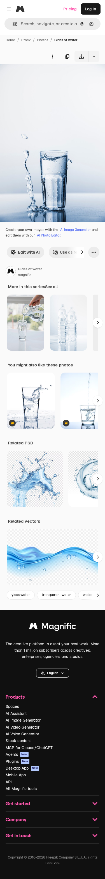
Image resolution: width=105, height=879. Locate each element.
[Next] (82, 252)
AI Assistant (16, 713)
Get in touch (18, 835)
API (9, 781)
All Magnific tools (21, 788)
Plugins (17, 761)
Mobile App (16, 774)
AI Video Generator (22, 727)
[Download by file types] (93, 56)
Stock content (18, 740)
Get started (18, 803)
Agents (16, 754)
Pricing (70, 9)
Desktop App (22, 768)
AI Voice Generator (22, 733)
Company (16, 819)
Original (36, 75)
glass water (20, 595)
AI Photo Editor (48, 235)
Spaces (12, 706)
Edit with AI (29, 252)
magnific (24, 275)
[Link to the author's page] (11, 272)
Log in (90, 9)
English (52, 673)
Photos (42, 40)
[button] (52, 673)
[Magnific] (52, 627)
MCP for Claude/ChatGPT (29, 747)
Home (10, 40)
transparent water (56, 595)
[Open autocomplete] (12, 24)
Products (15, 697)
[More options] (52, 56)
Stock (26, 40)
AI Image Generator (75, 230)
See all (51, 286)
